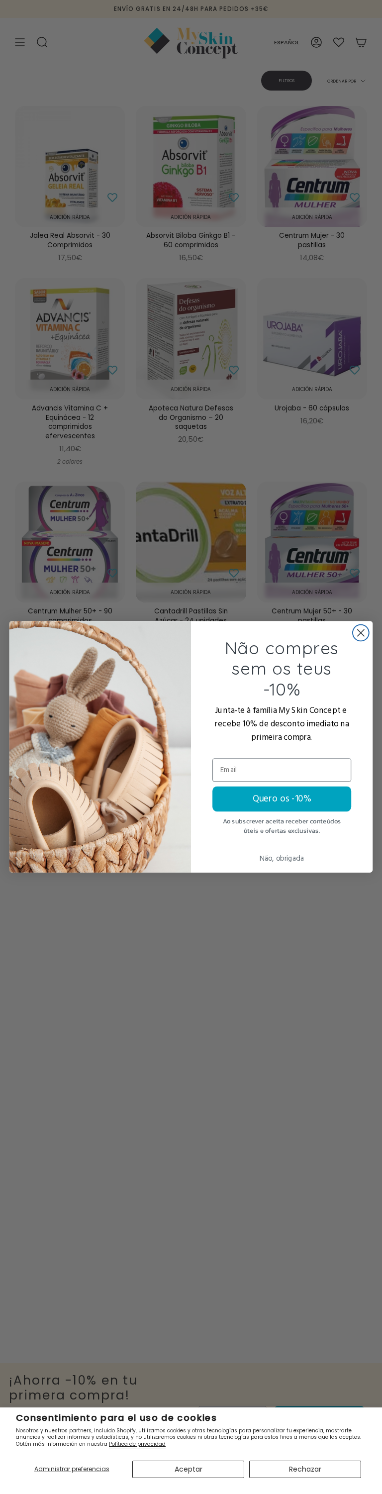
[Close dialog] (361, 633)
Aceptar (188, 1469)
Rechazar (305, 1469)
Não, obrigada (282, 859)
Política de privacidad (137, 1444)
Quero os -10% (282, 799)
